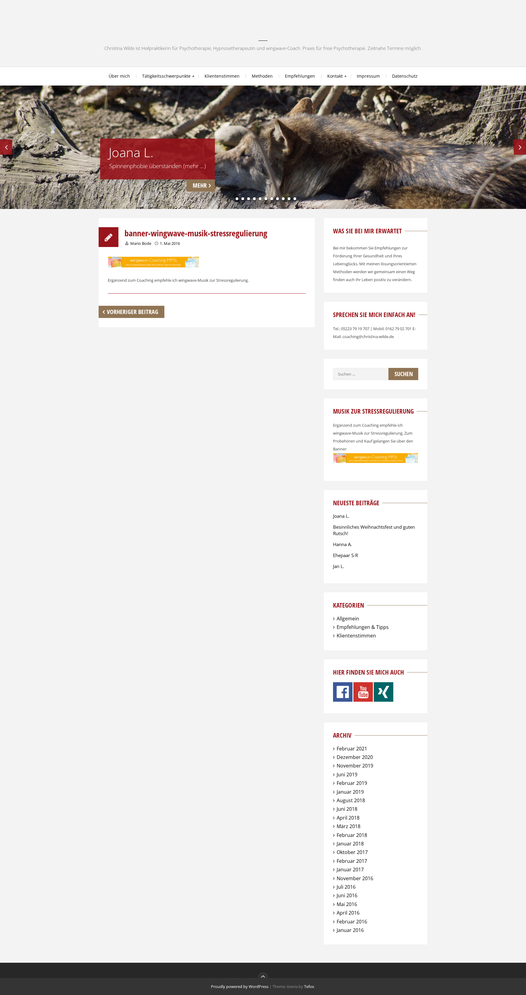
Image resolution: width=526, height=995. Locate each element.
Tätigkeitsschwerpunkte (166, 76)
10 (283, 198)
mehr (200, 185)
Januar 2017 (350, 869)
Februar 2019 (352, 783)
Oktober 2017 (352, 852)
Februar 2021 (352, 748)
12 (294, 198)
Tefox (309, 986)
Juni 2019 (347, 774)
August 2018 (351, 800)
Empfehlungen (300, 76)
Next (520, 147)
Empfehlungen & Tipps (363, 627)
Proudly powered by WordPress (239, 986)
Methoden (262, 76)
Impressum (368, 76)
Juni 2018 (347, 809)
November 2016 (355, 878)
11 (289, 198)
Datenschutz (405, 76)
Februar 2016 (352, 921)
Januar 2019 (350, 792)
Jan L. (338, 566)
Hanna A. (342, 544)
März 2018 (348, 826)
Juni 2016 (347, 895)
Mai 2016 (347, 904)
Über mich (119, 76)
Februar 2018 (352, 835)
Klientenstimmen (222, 76)
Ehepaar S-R (345, 555)
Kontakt (335, 76)
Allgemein (348, 618)
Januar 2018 (350, 843)
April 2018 (348, 817)
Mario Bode (140, 243)
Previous (6, 147)
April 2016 (348, 912)
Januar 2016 (350, 930)
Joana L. (341, 516)
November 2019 (355, 765)
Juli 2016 (346, 887)
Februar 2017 (352, 861)
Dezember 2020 (355, 757)
